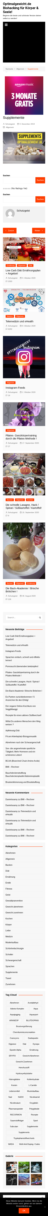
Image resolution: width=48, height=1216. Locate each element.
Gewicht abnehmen (14, 907)
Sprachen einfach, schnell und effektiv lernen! (23, 659)
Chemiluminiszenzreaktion (24, 1032)
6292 (10, 329)
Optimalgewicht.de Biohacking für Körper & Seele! (21, 8)
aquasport (33, 1014)
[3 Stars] (7, 188)
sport (35, 1120)
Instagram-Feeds (15, 387)
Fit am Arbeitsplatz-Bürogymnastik (21, 736)
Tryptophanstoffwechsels (24, 1138)
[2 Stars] (5, 188)
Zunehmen (10, 984)
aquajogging (15, 1014)
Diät (30, 265)
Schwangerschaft (13, 960)
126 (9, 599)
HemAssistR (24, 1067)
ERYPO (12, 1056)
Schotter (9, 954)
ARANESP (14, 1020)
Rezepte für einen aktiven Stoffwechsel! (23, 715)
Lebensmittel (14, 1091)
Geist (8, 895)
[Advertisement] (24, 45)
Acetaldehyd (33, 1003)
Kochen (30, 500)
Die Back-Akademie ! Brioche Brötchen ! (24, 691)
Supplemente (12, 972)
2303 (10, 281)
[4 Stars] (8, 188)
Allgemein (10, 127)
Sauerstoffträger (17, 1120)
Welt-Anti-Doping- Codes (29, 1144)
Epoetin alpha (15, 1050)
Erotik (8, 883)
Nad (10, 1097)
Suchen (6, 175)
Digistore (12, 1044)
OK (24, 1211)
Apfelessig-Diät (12, 730)
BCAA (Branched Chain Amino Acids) (23, 761)
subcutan (14, 1126)
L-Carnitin (33, 1085)
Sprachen (10, 966)
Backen (10, 500)
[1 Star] (3, 188)
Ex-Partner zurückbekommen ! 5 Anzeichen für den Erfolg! (20, 698)
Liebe (8, 930)
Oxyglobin (34, 1103)
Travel (8, 978)
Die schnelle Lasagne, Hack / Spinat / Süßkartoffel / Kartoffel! (23, 683)
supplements (24, 1132)
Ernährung (10, 265)
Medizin (10, 316)
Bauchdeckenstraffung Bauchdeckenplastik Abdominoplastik (23, 774)
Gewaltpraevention (14, 901)
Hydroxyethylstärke (24, 1073)
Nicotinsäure (15, 1103)
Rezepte (34, 1115)
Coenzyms (14, 1038)
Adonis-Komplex (17, 1009)
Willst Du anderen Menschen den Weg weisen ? (23, 723)
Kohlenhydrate (33, 1079)
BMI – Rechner (12, 767)
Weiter (37, 230)
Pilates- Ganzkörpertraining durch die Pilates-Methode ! (22, 674)
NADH (21, 1097)
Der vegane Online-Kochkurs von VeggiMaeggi (21, 707)
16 (9, 395)
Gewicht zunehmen (14, 913)
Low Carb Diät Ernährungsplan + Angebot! (20, 637)
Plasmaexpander (16, 1109)
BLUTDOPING (32, 1020)
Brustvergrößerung (24, 1026)
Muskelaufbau (12, 942)
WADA (11, 1144)
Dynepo (36, 1044)
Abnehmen (10, 853)
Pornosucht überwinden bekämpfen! (22, 666)
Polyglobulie (34, 1109)
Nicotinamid (35, 1097)
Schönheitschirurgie (15, 948)
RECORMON (16, 1115)
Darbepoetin (33, 1038)
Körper (9, 925)
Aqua (36, 1009)
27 (9, 446)
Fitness (9, 889)
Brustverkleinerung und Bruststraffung (23, 782)
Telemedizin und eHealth (19, 321)
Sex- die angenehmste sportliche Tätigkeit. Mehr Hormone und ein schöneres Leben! (20, 751)
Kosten (14, 1085)
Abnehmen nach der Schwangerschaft (23, 742)
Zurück (11, 230)
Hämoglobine (14, 1079)
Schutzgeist (10, 124)
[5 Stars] (10, 188)
